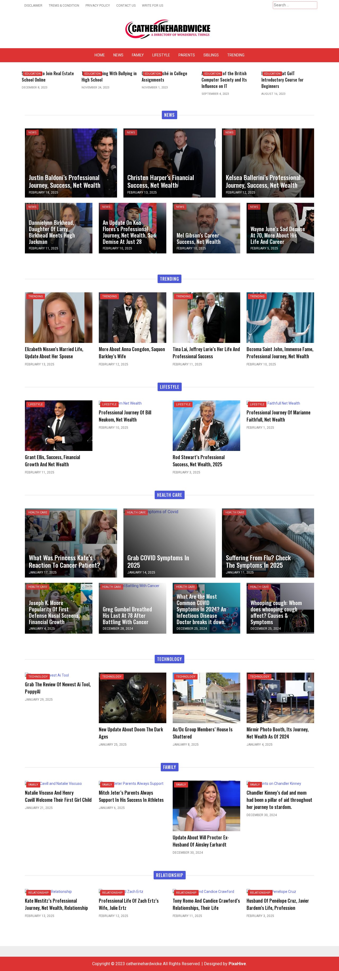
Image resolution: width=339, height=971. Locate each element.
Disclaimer (33, 5)
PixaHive (237, 963)
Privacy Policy (98, 5)
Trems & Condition (64, 5)
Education (33, 73)
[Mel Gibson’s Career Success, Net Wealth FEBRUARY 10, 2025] (206, 228)
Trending (235, 55)
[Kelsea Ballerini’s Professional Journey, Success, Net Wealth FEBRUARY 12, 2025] (268, 162)
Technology (38, 676)
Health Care (37, 512)
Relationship (38, 892)
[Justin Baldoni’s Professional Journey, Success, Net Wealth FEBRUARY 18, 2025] (71, 162)
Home (100, 55)
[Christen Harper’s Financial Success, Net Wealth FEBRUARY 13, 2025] (169, 162)
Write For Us (152, 5)
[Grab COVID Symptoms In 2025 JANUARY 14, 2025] (150, 511)
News (118, 55)
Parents (187, 55)
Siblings (211, 55)
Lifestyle (161, 55)
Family (138, 55)
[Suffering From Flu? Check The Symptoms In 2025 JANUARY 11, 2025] (268, 542)
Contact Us (126, 5)
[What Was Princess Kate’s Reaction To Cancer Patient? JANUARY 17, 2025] (71, 542)
